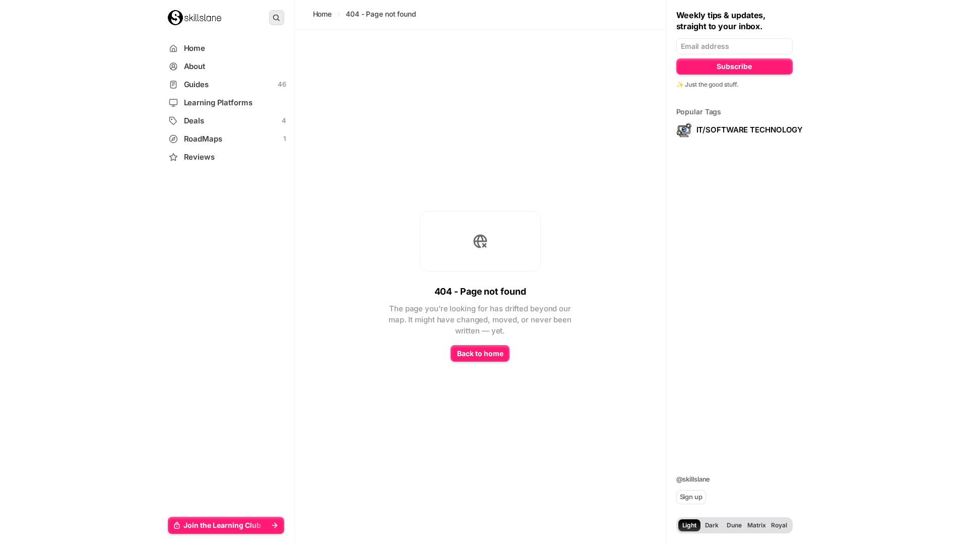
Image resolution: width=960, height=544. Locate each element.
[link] (195, 17)
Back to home (480, 353)
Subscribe (734, 66)
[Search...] (276, 17)
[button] (226, 525)
